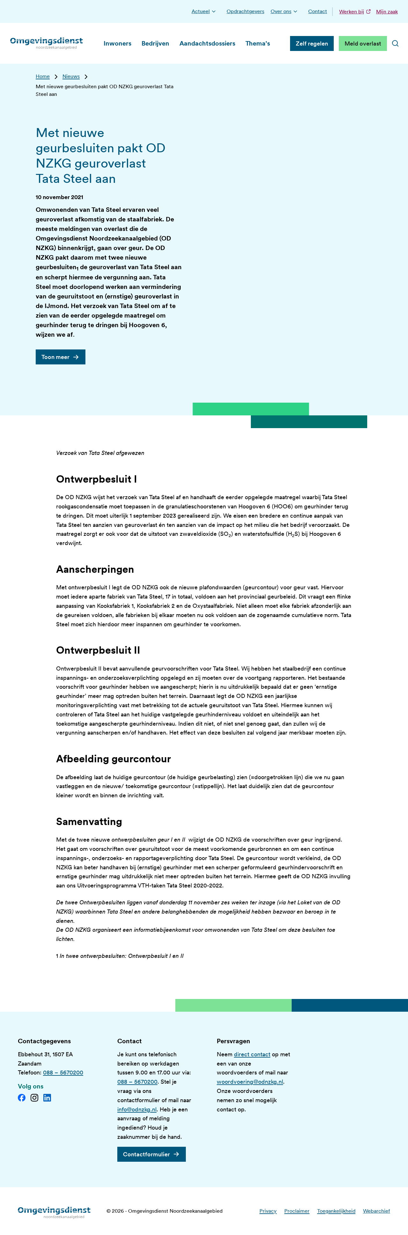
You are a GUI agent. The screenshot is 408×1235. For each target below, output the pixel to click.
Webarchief (376, 1211)
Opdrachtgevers (245, 11)
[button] (214, 11)
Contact (317, 11)
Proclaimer (297, 1211)
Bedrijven (155, 43)
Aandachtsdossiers (207, 43)
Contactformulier (146, 1154)
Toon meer (55, 357)
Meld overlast (363, 43)
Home (43, 76)
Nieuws (71, 76)
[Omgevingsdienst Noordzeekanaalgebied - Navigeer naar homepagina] (47, 43)
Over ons (281, 11)
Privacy (268, 1211)
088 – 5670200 (63, 1072)
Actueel (201, 11)
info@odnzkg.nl (137, 1109)
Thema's (257, 43)
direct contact (252, 1054)
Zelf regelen (312, 43)
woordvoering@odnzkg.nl (250, 1081)
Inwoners (117, 43)
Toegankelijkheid (336, 1211)
